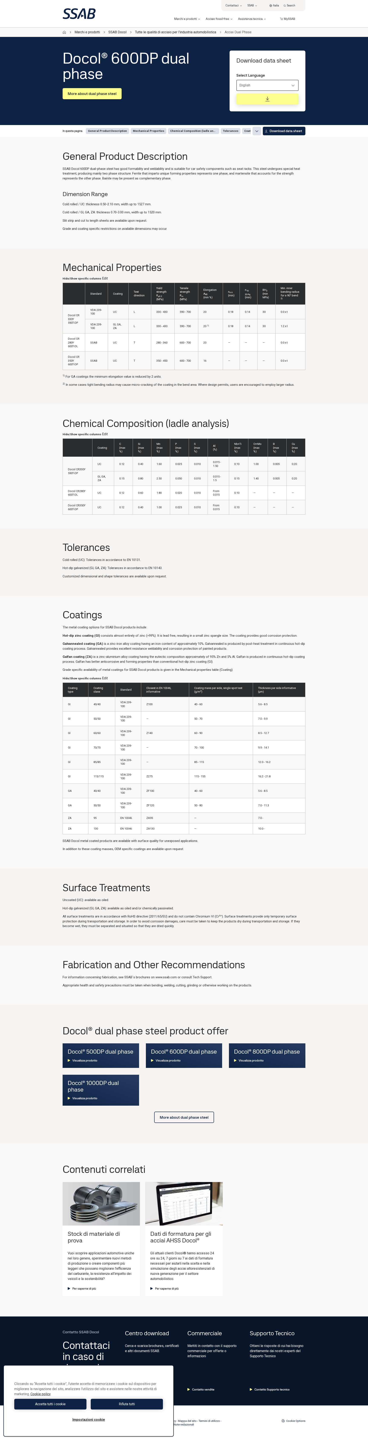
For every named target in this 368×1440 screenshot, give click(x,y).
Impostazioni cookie (88, 1420)
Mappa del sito (187, 1421)
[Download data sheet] (267, 99)
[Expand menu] (257, 131)
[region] (88, 1401)
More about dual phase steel (92, 93)
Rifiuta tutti (127, 1404)
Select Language (250, 75)
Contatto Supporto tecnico (272, 1389)
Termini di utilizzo (209, 1421)
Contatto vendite (203, 1389)
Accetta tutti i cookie (50, 1404)
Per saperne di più (84, 1288)
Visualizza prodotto (84, 1060)
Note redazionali (184, 1424)
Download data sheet (286, 131)
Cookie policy (40, 1394)
